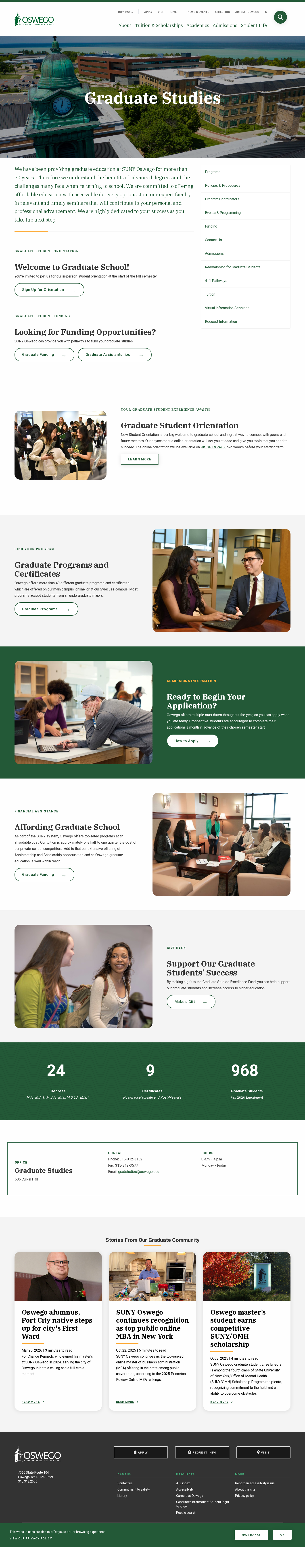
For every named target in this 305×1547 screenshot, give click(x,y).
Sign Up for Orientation (43, 289)
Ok (282, 1534)
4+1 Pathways (216, 281)
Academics (197, 25)
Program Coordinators (222, 199)
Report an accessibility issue (255, 1483)
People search (186, 1512)
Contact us (125, 1483)
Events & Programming (223, 213)
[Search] (280, 17)
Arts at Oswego (247, 12)
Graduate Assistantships (108, 354)
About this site (245, 1489)
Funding (211, 226)
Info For (124, 12)
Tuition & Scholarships (159, 25)
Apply (148, 12)
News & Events (198, 12)
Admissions (225, 25)
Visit (161, 12)
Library (122, 1495)
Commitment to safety (133, 1489)
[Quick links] (266, 12)
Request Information (221, 321)
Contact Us (213, 240)
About (124, 25)
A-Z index (183, 1483)
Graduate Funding (38, 354)
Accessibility (185, 1489)
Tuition (210, 294)
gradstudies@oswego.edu (138, 1172)
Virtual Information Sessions (227, 308)
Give (173, 12)
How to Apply (186, 741)
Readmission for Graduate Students (233, 267)
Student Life (254, 25)
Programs (212, 172)
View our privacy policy (31, 1538)
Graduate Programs (40, 609)
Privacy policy (244, 1495)
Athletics (222, 12)
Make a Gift (185, 1001)
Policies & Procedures (222, 185)
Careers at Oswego (189, 1495)
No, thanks (251, 1534)
